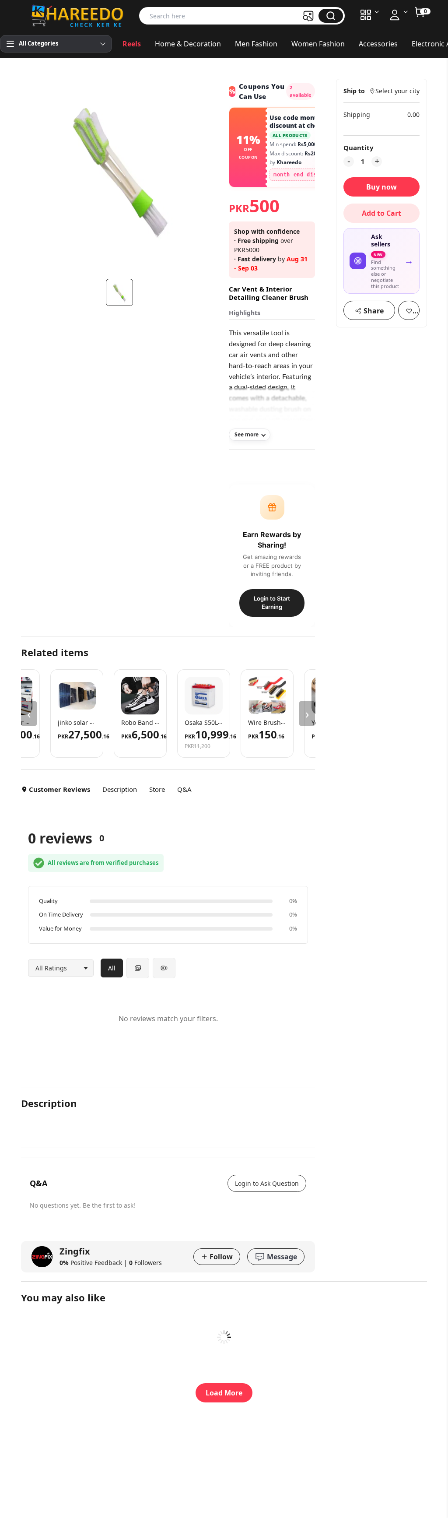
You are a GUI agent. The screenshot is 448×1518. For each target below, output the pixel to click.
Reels (131, 44)
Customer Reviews (59, 789)
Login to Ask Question (267, 1183)
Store (157, 789)
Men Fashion (256, 44)
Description (119, 789)
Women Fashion (318, 44)
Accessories (378, 44)
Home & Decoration (188, 44)
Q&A (184, 789)
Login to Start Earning (272, 603)
